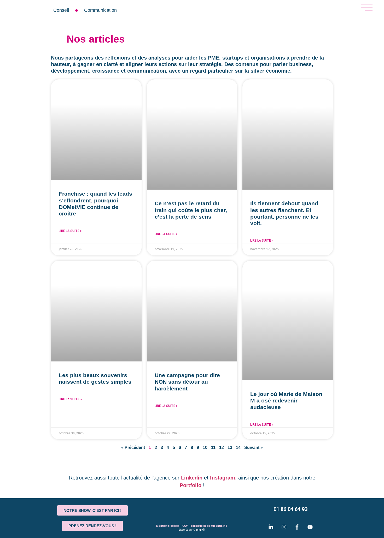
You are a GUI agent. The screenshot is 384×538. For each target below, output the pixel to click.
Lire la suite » (70, 231)
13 (230, 447)
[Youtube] (310, 527)
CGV (185, 525)
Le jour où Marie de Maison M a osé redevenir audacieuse (286, 400)
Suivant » (253, 447)
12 (221, 447)
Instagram (222, 478)
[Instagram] (284, 527)
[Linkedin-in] (271, 527)
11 (213, 447)
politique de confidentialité (209, 525)
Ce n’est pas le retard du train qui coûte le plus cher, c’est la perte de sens (191, 209)
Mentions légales (167, 525)
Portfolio (190, 485)
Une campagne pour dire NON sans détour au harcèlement (187, 381)
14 (238, 447)
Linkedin (191, 478)
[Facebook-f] (297, 527)
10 (205, 447)
